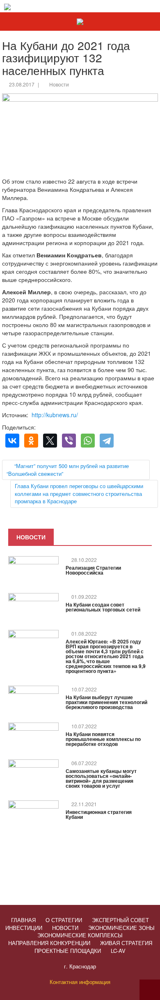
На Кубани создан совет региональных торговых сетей (103, 607)
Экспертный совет (120, 920)
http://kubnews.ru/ (55, 415)
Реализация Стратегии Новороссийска (93, 570)
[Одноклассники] (31, 440)
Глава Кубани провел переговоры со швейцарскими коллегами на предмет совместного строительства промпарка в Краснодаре (79, 493)
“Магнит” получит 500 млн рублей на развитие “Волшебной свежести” (68, 469)
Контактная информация (80, 982)
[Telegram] (106, 440)
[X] (50, 440)
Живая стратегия (126, 943)
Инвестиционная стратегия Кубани (99, 814)
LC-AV (118, 951)
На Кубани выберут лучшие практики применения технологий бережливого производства (106, 702)
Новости (59, 84)
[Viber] (69, 440)
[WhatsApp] (88, 440)
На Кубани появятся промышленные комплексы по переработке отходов (103, 739)
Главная (23, 920)
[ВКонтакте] (12, 440)
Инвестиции (23, 928)
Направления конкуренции (49, 943)
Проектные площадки (67, 951)
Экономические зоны (121, 928)
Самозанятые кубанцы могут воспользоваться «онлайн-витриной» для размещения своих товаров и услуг (101, 778)
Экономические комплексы (80, 935)
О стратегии (64, 920)
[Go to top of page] (149, 990)
